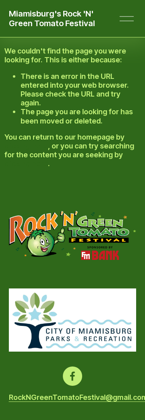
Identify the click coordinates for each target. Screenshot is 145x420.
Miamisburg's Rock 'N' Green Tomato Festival (52, 18)
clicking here (26, 145)
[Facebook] (72, 376)
